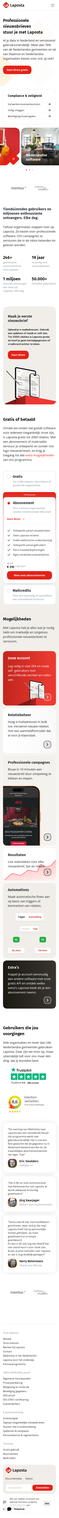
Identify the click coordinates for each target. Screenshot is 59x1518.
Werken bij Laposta (14, 1347)
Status (29, 1478)
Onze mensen (11, 1343)
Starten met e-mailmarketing (19, 1426)
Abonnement (10, 1454)
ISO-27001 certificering (16, 1399)
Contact (7, 1351)
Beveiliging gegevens (14, 1391)
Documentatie (13, 1478)
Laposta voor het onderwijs (18, 1360)
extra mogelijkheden (39, 455)
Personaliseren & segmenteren (21, 1435)
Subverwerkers (11, 1404)
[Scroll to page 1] (26, 170)
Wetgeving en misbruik (16, 1387)
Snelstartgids (10, 1418)
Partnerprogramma (14, 1364)
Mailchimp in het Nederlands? (20, 1355)
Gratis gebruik (11, 1449)
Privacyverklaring (13, 1382)
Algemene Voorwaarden (17, 1378)
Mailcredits (9, 1458)
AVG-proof (9, 1395)
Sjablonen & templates (16, 1431)
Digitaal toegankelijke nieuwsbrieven (23, 1422)
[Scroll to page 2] (29, 170)
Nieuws (7, 1338)
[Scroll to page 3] (33, 170)
